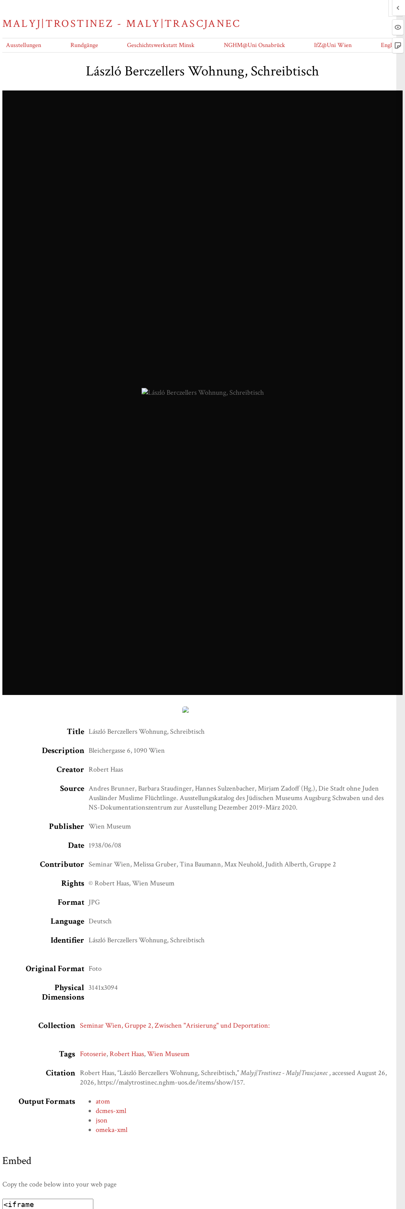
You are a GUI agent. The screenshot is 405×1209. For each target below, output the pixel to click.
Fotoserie (93, 1053)
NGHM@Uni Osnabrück (254, 45)
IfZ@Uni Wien (333, 45)
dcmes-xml (111, 1110)
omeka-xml (111, 1129)
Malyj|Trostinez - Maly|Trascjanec (121, 23)
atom (103, 1101)
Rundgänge (84, 45)
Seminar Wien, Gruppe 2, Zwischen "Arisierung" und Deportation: (175, 1025)
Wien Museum (168, 1053)
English (390, 45)
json (102, 1120)
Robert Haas (127, 1053)
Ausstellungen (23, 45)
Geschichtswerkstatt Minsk (161, 45)
